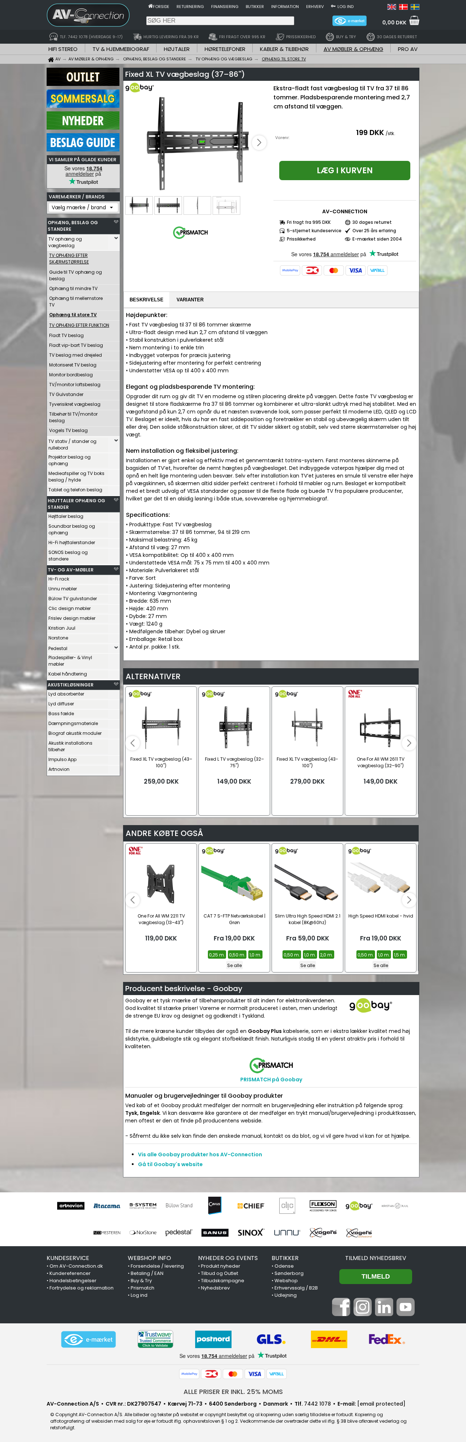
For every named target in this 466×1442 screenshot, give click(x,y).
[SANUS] (215, 1232)
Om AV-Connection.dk (76, 1266)
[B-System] (143, 1205)
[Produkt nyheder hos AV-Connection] (83, 127)
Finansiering (224, 6)
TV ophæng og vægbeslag (65, 242)
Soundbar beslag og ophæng (71, 529)
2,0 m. (326, 955)
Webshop (286, 1280)
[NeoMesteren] (107, 1232)
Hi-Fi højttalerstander (71, 542)
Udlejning (286, 1295)
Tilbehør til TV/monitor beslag (73, 417)
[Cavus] (215, 1205)
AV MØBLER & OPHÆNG (353, 49)
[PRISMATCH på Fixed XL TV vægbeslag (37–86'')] (190, 239)
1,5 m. (400, 955)
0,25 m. (217, 955)
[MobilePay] (290, 270)
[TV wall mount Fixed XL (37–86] (197, 143)
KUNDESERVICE (68, 1258)
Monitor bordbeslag (71, 375)
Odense (284, 1266)
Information (285, 6)
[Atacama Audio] (107, 1205)
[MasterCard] (334, 270)
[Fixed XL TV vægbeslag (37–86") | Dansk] (403, 8)
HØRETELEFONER (225, 49)
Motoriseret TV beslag (72, 365)
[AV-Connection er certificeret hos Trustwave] (155, 1339)
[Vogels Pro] (359, 1232)
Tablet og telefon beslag (75, 490)
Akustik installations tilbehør (70, 746)
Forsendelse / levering (157, 1266)
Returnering (190, 6)
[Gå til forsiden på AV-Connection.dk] (150, 6)
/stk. (390, 133)
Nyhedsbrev (215, 1287)
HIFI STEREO (63, 49)
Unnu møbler (62, 589)
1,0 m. (255, 955)
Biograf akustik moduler (75, 733)
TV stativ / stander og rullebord (72, 444)
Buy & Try (141, 1280)
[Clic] (287, 1205)
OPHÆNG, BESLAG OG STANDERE (73, 225)
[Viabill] (377, 270)
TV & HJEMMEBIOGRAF (120, 49)
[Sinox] (251, 1232)
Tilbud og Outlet (219, 1273)
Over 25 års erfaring (374, 230)
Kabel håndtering (67, 674)
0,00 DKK (394, 22)
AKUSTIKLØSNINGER (71, 685)
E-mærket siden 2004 (377, 239)
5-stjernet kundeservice (314, 230)
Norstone (58, 638)
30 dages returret (372, 222)
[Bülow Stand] (179, 1205)
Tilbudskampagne (222, 1280)
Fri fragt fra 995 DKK (309, 222)
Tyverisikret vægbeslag (74, 404)
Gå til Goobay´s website (170, 1164)
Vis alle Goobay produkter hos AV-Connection (200, 1154)
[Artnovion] (71, 1205)
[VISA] (356, 270)
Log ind (345, 6)
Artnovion (59, 769)
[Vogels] (323, 1232)
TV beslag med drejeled (75, 355)
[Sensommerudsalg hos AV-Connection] (83, 106)
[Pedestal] (179, 1232)
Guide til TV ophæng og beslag (75, 275)
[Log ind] (333, 6)
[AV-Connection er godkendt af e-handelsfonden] (88, 1339)
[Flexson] (323, 1205)
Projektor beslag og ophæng (69, 460)
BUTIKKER (285, 1258)
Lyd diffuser (61, 704)
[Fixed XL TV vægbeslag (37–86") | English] (391, 8)
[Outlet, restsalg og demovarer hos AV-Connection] (83, 84)
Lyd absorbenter (66, 694)
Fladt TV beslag (66, 335)
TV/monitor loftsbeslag (74, 384)
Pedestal (57, 648)
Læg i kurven (345, 170)
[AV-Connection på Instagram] (363, 1314)
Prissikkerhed (301, 239)
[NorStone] (143, 1232)
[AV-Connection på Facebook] (341, 1314)
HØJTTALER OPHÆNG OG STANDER (76, 504)
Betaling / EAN (147, 1273)
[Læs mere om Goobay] (146, 91)
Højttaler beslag (65, 516)
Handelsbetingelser (73, 1280)
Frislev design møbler (71, 618)
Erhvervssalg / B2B (296, 1287)
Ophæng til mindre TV (73, 288)
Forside (161, 6)
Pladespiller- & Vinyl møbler (70, 660)
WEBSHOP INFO (149, 1258)
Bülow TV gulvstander (72, 598)
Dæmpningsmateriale (73, 723)
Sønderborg (289, 1273)
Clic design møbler (69, 608)
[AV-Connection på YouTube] (405, 1314)
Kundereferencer (70, 1273)
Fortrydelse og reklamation (82, 1287)
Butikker (255, 6)
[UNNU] (287, 1232)
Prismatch (142, 1287)
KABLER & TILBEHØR (284, 49)
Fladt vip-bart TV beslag (76, 345)
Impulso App (62, 759)
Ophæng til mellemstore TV (76, 301)
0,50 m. (237, 955)
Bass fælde (61, 713)
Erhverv (315, 6)
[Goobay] (359, 1205)
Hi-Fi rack (58, 579)
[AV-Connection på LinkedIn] (384, 1314)
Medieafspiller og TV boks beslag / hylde (76, 476)
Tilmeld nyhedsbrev (375, 1258)
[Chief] (251, 1205)
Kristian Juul (61, 628)
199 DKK (370, 132)
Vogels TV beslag (68, 430)
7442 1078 (317, 1403)
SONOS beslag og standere (68, 555)
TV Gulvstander (66, 394)
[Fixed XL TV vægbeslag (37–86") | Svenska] (415, 8)
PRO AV (408, 49)
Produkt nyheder (220, 1266)
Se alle (234, 965)
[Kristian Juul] (395, 1205)
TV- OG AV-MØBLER (71, 570)
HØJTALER (177, 49)
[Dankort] (312, 270)
